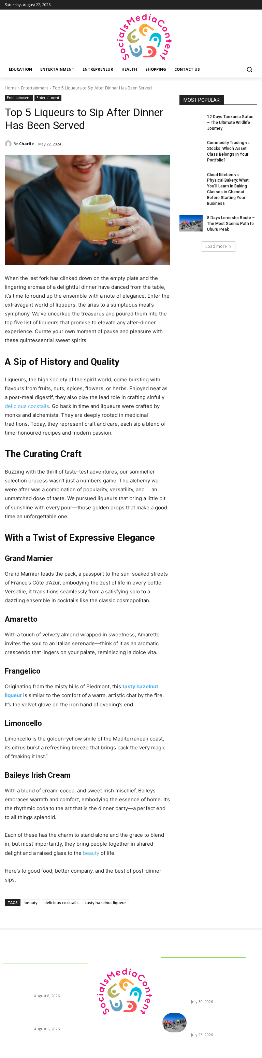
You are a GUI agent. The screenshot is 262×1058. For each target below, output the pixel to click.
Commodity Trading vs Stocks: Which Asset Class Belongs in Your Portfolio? (60, 1015)
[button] (249, 69)
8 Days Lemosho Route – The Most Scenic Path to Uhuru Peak (231, 223)
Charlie (26, 143)
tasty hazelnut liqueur (105, 902)
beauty (31, 902)
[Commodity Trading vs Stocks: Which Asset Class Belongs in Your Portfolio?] (191, 148)
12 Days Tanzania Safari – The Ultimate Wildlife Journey (230, 122)
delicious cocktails (61, 902)
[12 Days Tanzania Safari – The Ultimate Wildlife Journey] (191, 122)
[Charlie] (9, 143)
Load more (216, 246)
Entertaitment (48, 97)
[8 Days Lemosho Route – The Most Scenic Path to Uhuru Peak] (191, 223)
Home (11, 88)
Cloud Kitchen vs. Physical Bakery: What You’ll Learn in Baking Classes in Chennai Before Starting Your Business (217, 982)
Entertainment (34, 88)
